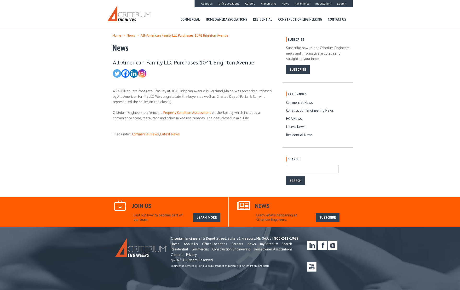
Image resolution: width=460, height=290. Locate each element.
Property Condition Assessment (187, 112)
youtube (311, 267)
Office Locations (228, 3)
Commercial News (145, 134)
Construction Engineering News (310, 110)
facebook (322, 245)
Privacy (191, 254)
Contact (177, 254)
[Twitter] (117, 73)
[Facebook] (125, 73)
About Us (207, 3)
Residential (262, 19)
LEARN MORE (207, 217)
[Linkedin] (134, 73)
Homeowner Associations (226, 19)
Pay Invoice (302, 3)
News (285, 3)
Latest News (170, 134)
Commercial (190, 19)
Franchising (268, 3)
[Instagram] (142, 73)
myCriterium (323, 3)
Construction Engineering (300, 19)
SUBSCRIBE (298, 69)
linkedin (311, 245)
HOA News (294, 118)
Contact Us (337, 19)
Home (117, 35)
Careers (250, 3)
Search (341, 3)
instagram (333, 245)
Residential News (299, 135)
